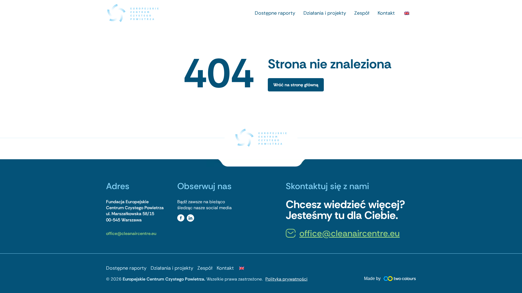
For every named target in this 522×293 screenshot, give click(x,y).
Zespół (361, 13)
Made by (372, 278)
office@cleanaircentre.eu (131, 233)
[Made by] (399, 278)
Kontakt (386, 13)
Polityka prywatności (286, 279)
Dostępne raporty (275, 13)
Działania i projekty (324, 13)
